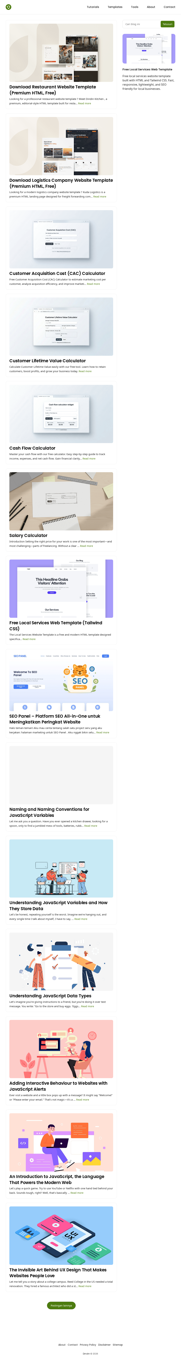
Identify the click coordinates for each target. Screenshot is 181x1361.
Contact (73, 1345)
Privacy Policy (88, 1345)
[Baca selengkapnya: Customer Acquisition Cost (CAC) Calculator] (61, 248)
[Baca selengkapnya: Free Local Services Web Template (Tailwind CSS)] (61, 600)
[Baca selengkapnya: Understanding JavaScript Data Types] (61, 970)
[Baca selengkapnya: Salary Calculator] (61, 510)
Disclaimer (104, 1345)
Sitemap (118, 1345)
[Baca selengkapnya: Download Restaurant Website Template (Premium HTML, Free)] (61, 64)
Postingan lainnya (61, 1305)
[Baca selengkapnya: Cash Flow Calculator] (61, 422)
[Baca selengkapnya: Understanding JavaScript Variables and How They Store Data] (61, 880)
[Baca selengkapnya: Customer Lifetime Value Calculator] (61, 335)
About (62, 1345)
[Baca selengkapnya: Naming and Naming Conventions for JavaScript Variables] (61, 787)
